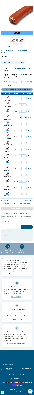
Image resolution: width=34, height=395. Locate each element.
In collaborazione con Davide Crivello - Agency (17, 391)
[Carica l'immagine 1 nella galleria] (13, 40)
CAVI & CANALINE (6, 46)
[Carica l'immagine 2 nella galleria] (17, 40)
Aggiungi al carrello (17, 208)
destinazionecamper (19, 389)
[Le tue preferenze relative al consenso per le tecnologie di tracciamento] (2, 392)
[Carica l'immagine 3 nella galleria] (21, 40)
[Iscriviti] (32, 364)
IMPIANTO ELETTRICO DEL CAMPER (16, 69)
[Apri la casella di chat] (30, 391)
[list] (17, 249)
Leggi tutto (5, 85)
